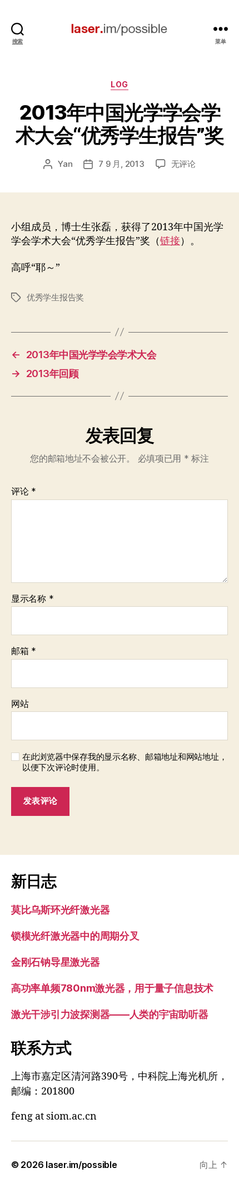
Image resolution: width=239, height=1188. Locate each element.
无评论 (183, 164)
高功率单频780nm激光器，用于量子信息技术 (112, 988)
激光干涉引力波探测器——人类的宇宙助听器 (109, 1014)
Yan (65, 164)
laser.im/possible (81, 1164)
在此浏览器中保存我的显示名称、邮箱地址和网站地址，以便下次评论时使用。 (124, 762)
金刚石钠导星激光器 (55, 962)
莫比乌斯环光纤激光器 (60, 909)
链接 (170, 241)
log (119, 84)
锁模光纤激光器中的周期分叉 (75, 936)
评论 (23, 492)
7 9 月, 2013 (121, 164)
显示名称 (32, 599)
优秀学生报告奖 (55, 297)
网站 (19, 704)
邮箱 (23, 651)
